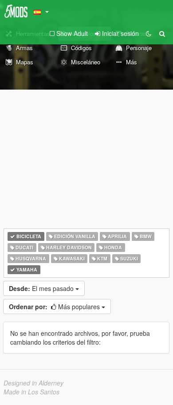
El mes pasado (42, 288)
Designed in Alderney (33, 382)
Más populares (55, 306)
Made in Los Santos (31, 391)
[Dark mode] (148, 33)
